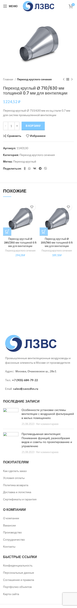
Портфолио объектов (17, 586)
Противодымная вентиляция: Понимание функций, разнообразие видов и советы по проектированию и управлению (47, 440)
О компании (11, 518)
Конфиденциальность (17, 565)
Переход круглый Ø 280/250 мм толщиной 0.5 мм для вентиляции (20, 242)
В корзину (33, 125)
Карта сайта (11, 594)
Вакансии (9, 525)
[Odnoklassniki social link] (25, 168)
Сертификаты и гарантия (20, 499)
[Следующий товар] (72, 79)
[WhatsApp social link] (29, 168)
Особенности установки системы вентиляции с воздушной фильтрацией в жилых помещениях (48, 414)
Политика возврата (15, 485)
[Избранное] (32, 206)
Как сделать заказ (14, 471)
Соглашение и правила (18, 579)
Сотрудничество (14, 539)
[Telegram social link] (40, 168)
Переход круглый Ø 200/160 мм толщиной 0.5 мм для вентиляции (57, 242)
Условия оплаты (14, 478)
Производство (12, 532)
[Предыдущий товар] (64, 79)
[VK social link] (35, 168)
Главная (8, 79)
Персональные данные (18, 572)
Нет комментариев (47, 424)
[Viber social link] (45, 168)
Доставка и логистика (17, 492)
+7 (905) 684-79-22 (25, 380)
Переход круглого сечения (34, 79)
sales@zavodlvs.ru (25, 388)
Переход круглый (24, 161)
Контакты (9, 546)
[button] (7, 231)
